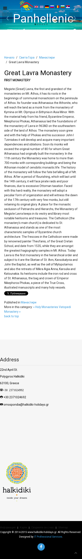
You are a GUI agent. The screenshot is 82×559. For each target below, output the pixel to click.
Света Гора (26, 57)
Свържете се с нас (42, 527)
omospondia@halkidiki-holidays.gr (26, 404)
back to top (11, 316)
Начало (9, 57)
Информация (8, 527)
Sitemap (63, 527)
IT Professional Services (48, 536)
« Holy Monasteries (45, 307)
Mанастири (47, 57)
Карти (23, 527)
